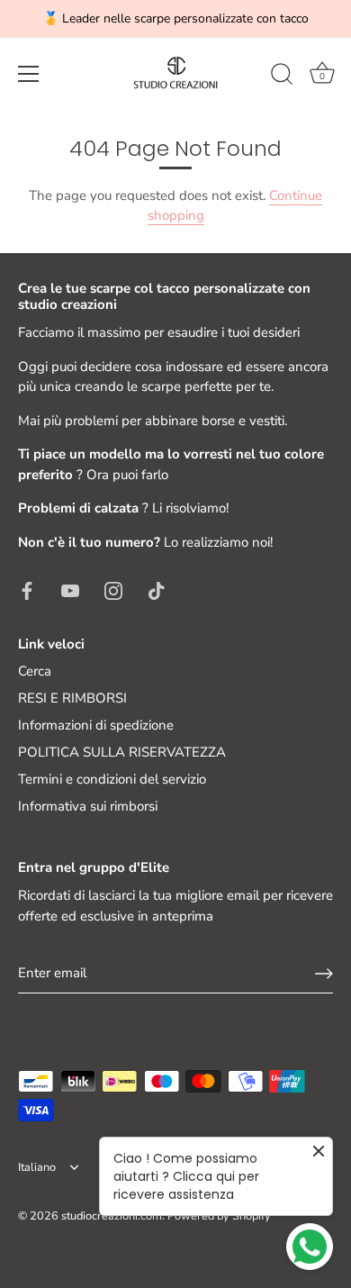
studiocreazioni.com (111, 1216)
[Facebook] (27, 589)
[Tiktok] (157, 589)
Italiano (37, 1168)
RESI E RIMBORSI (72, 698)
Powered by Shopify (219, 1216)
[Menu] (29, 74)
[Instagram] (113, 589)
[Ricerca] (282, 76)
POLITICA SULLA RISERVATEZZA (122, 752)
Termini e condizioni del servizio (112, 779)
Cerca (34, 671)
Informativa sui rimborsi (88, 806)
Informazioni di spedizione (96, 725)
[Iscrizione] (324, 974)
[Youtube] (70, 589)
